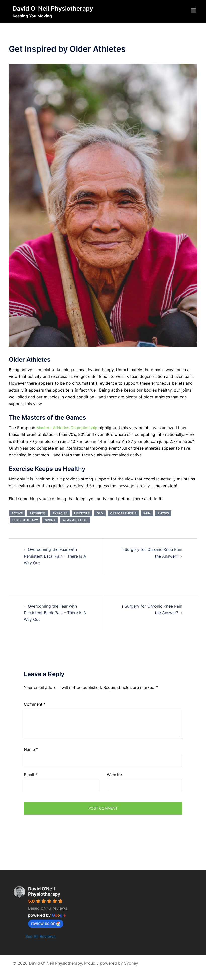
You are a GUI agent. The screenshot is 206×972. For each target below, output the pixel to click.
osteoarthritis (123, 513)
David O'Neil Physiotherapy (44, 891)
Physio (163, 513)
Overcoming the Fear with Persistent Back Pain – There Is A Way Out (55, 556)
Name (31, 749)
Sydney (131, 963)
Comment (35, 704)
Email (30, 774)
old (100, 513)
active (17, 513)
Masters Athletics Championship (66, 427)
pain (146, 513)
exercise (60, 513)
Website (114, 774)
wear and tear (75, 520)
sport (50, 520)
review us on (43, 923)
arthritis (38, 513)
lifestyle (82, 513)
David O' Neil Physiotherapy (53, 8)
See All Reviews (40, 936)
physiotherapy (25, 520)
